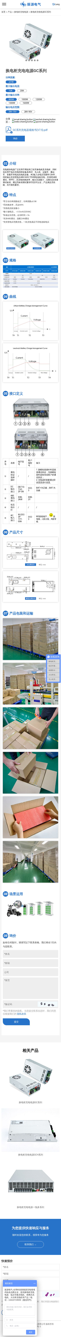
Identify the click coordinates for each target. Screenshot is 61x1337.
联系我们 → (30, 1244)
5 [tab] (35, 60)
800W (11, 99)
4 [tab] (32, 60)
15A (10, 91)
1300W (12, 103)
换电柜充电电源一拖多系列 (30, 1207)
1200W (39, 99)
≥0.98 (11, 82)
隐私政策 (21, 1014)
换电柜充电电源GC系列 (30, 1102)
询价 (15, 138)
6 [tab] (37, 60)
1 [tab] (23, 60)
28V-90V (28, 112)
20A (22, 91)
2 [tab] (26, 60)
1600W (26, 103)
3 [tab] (29, 60)
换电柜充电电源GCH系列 (30, 1154)
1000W (25, 99)
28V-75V (12, 112)
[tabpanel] (30, 42)
